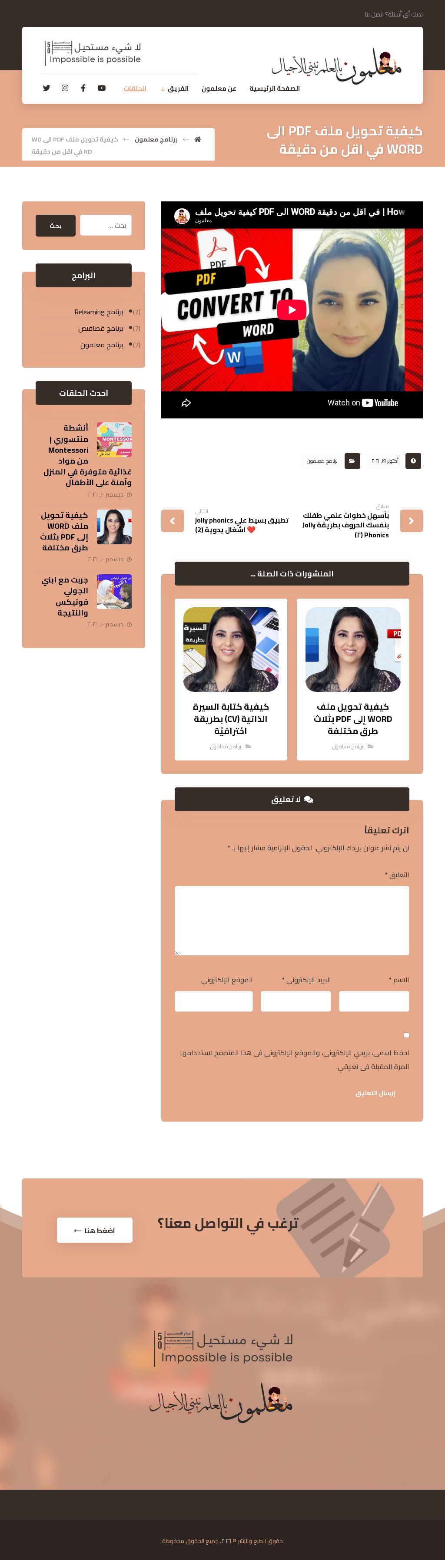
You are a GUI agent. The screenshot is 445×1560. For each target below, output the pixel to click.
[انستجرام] (64, 88)
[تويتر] (46, 88)
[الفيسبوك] (83, 88)
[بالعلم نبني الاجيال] (336, 66)
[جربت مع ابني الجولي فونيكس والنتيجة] (114, 591)
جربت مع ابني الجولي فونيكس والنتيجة (64, 596)
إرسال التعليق (375, 1093)
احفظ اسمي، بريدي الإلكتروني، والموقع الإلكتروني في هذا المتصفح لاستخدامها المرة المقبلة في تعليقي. (294, 1059)
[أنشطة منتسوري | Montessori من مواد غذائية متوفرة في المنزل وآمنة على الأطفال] (114, 439)
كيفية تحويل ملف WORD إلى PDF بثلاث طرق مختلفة (64, 531)
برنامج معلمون (322, 461)
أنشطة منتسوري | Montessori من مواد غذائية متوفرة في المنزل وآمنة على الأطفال (87, 455)
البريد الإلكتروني (306, 979)
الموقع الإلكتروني (227, 979)
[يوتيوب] (101, 88)
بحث (56, 225)
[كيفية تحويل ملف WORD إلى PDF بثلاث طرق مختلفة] (114, 527)
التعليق (397, 874)
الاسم (399, 979)
